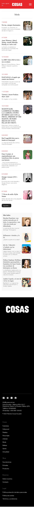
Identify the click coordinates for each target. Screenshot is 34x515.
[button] (30, 4)
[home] (17, 4)
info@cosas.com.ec (9, 402)
